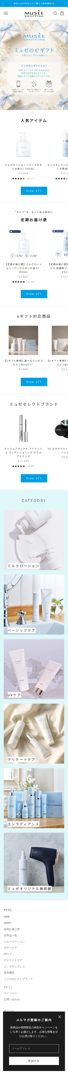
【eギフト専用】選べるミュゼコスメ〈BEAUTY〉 (23, 362)
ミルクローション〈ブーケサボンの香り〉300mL (23, 166)
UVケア (8, 953)
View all (34, 190)
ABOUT (7, 922)
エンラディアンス (14, 966)
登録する (34, 1060)
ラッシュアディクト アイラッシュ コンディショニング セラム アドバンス (23, 452)
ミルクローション (16, 941)
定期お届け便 (12, 929)
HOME (7, 916)
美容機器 (9, 972)
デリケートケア (13, 960)
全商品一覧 (10, 935)
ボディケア (10, 947)
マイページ (10, 993)
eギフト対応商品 (34, 316)
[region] (34, 65)
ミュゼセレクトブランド (34, 404)
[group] (34, 65)
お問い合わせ (12, 999)
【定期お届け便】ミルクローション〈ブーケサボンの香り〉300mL (23, 267)
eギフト (8, 986)
